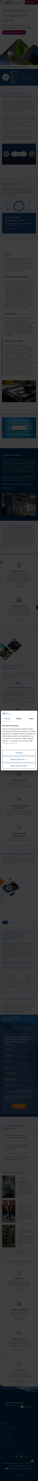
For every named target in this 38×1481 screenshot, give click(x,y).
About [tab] (31, 718)
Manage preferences (18, 759)
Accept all (19, 753)
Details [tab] (19, 718)
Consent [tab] (7, 718)
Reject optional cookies (19, 766)
